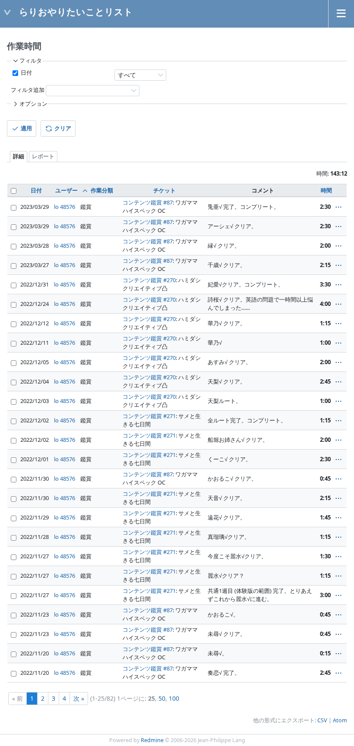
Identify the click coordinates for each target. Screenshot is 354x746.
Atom (340, 720)
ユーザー (66, 190)
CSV (322, 720)
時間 (326, 190)
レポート (43, 156)
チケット (164, 190)
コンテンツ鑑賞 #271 (149, 416)
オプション (33, 103)
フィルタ (30, 60)
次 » (78, 698)
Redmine (152, 740)
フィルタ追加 (27, 90)
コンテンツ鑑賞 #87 (148, 202)
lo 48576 (64, 207)
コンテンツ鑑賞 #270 (149, 280)
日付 (25, 72)
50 (161, 698)
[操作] (338, 207)
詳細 (18, 156)
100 (174, 698)
